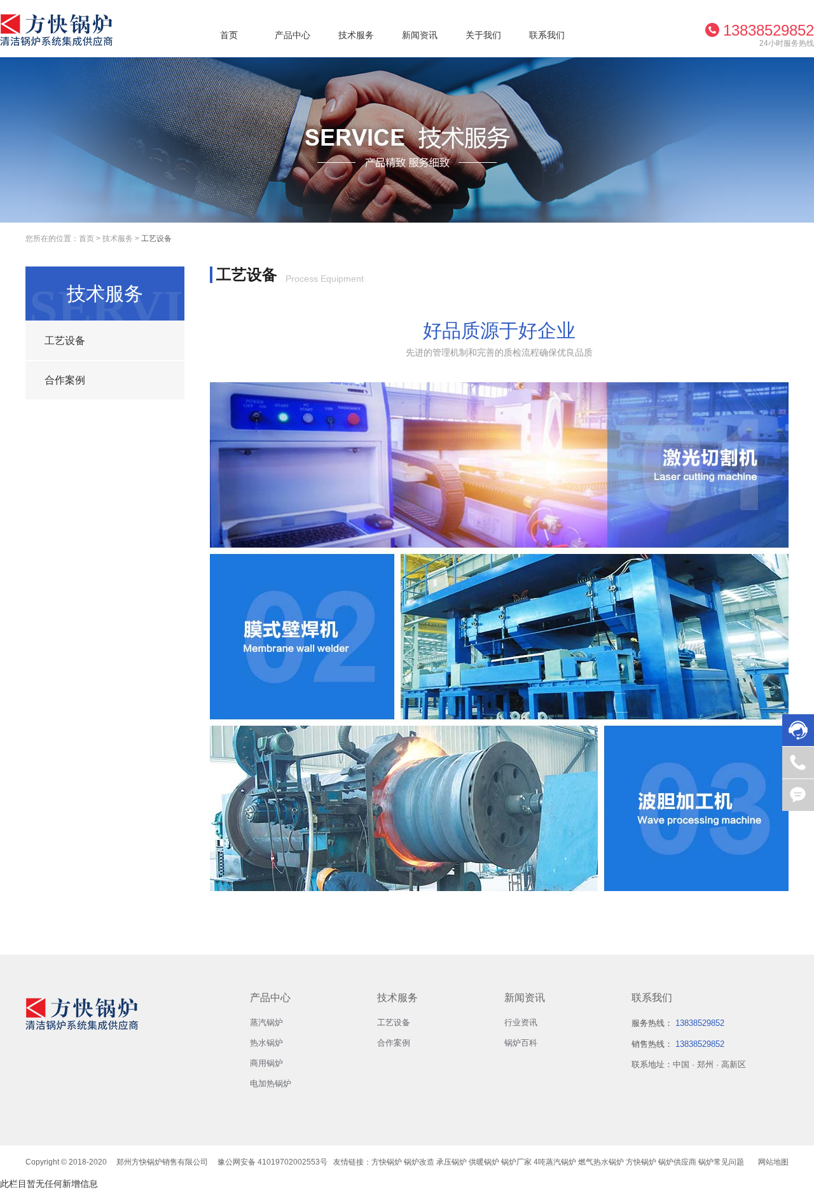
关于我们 (483, 35)
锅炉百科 (520, 1043)
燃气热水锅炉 (601, 1162)
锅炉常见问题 (721, 1162)
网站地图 (773, 1162)
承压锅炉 (451, 1162)
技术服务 (356, 35)
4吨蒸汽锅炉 (555, 1162)
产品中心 (292, 35)
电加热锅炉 (270, 1083)
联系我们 (547, 35)
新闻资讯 (420, 35)
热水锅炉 (266, 1043)
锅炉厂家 (516, 1162)
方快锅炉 (386, 1162)
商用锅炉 (266, 1063)
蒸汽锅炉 (266, 1022)
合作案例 (393, 1043)
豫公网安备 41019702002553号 (272, 1162)
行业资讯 (520, 1022)
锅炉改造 (419, 1162)
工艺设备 (156, 238)
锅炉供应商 (677, 1162)
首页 (229, 35)
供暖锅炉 (484, 1162)
